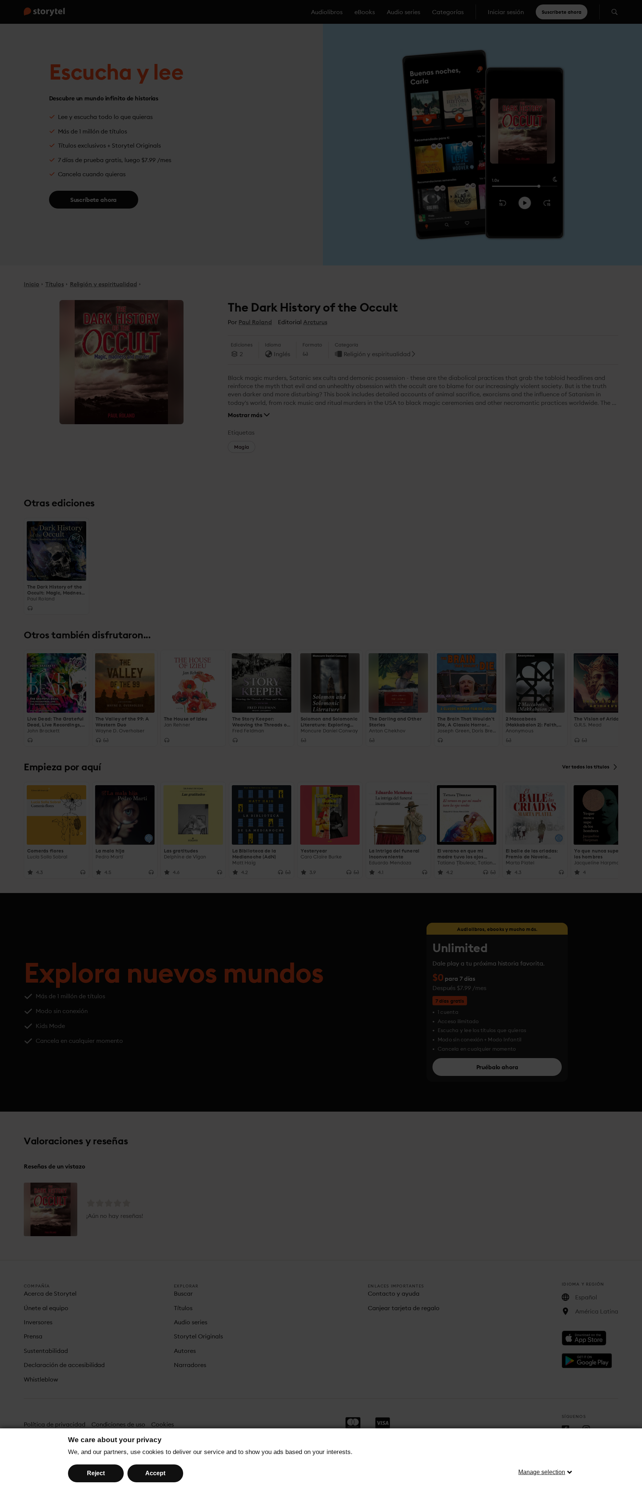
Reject (96, 1473)
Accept (155, 1473)
